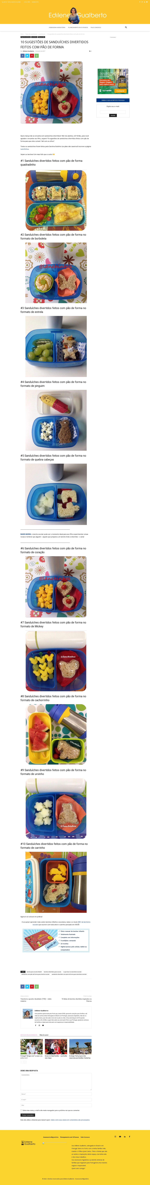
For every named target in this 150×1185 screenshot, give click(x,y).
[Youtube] (147, 2)
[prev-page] (22, 1062)
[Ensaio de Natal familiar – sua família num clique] (56, 1046)
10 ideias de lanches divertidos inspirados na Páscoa (77, 1000)
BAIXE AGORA (26, 534)
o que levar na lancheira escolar (72, 972)
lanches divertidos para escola (52, 972)
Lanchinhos (25, 149)
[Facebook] (140, 2)
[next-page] (25, 1062)
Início (22, 34)
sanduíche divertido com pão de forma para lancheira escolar (69, 974)
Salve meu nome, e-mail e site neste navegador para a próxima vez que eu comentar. (51, 1110)
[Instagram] (142, 2)
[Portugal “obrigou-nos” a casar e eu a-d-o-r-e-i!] (32, 1046)
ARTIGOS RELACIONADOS (29, 1035)
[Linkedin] (144, 2)
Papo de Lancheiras (31, 34)
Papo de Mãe (41, 37)
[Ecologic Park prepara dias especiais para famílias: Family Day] (80, 1046)
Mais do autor (44, 1035)
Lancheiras (42, 34)
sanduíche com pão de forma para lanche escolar (35, 974)
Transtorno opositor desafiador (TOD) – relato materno (36, 1000)
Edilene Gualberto (28, 51)
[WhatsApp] (37, 56)
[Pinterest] (32, 56)
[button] (126, 27)
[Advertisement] (56, 129)
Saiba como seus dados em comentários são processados (70, 1120)
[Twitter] (27, 56)
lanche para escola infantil (34, 972)
